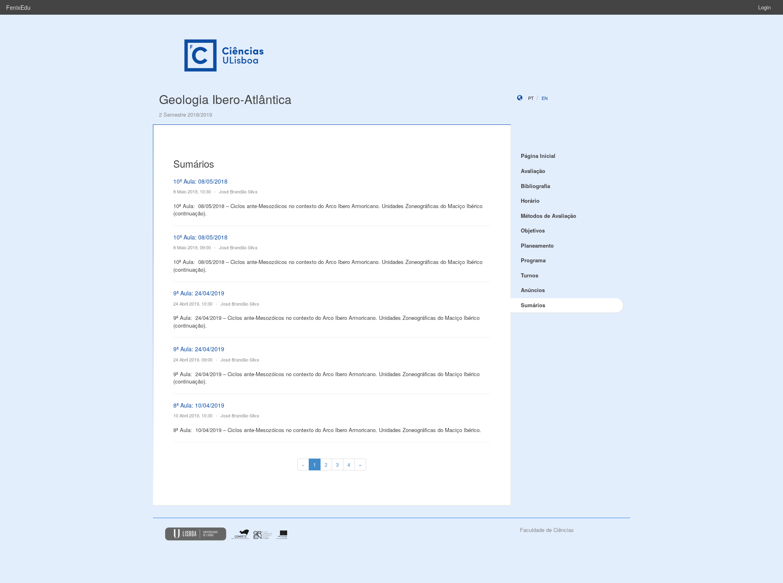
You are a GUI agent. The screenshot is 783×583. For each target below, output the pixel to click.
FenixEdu (18, 7)
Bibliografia (535, 186)
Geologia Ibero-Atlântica (225, 99)
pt (531, 98)
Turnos (529, 275)
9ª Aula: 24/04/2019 (198, 293)
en (545, 98)
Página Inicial (538, 156)
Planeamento (537, 245)
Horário (530, 200)
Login (764, 7)
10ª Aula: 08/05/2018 (200, 181)
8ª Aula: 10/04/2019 (198, 405)
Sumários (533, 305)
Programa (533, 260)
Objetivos (533, 230)
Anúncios (533, 290)
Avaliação (533, 171)
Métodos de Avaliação (548, 215)
